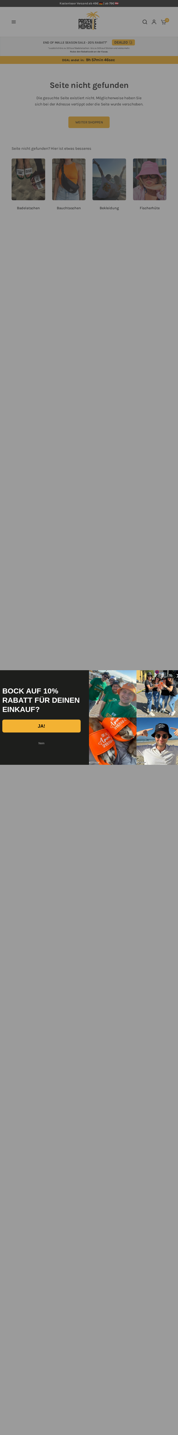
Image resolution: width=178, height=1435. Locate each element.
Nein (41, 743)
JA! (41, 726)
